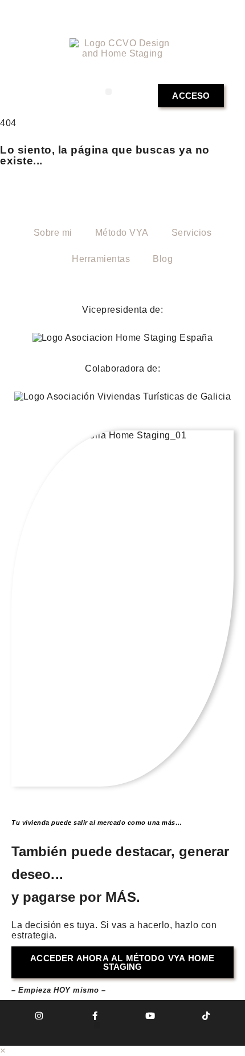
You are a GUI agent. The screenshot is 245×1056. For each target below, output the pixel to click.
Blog (163, 259)
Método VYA (122, 232)
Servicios (192, 232)
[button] (108, 91)
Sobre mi (53, 232)
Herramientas (101, 259)
